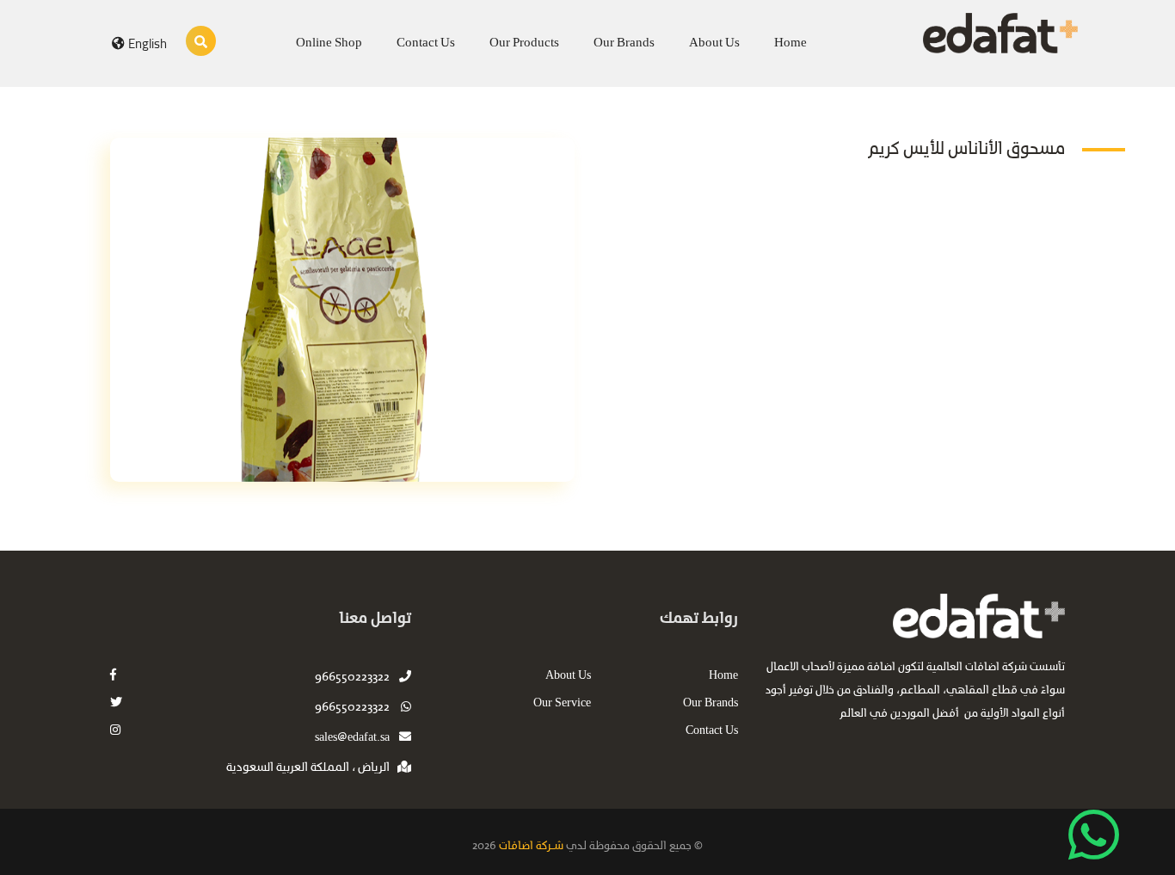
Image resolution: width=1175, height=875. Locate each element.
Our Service (562, 703)
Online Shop (329, 43)
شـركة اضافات (529, 846)
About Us (714, 43)
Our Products (524, 43)
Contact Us (426, 43)
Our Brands (624, 43)
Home (790, 43)
